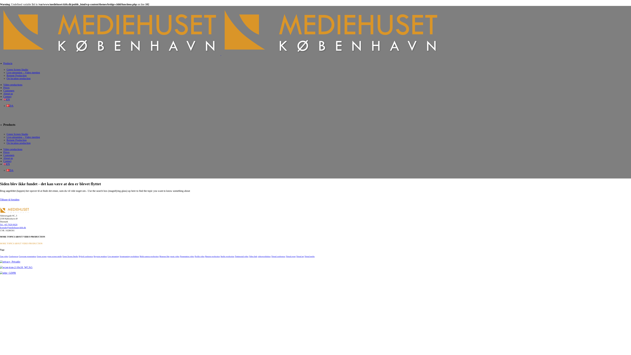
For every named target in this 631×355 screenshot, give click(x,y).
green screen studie (54, 256)
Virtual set (300, 256)
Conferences (13, 256)
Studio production (227, 256)
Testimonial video (241, 256)
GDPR (11, 273)
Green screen (42, 256)
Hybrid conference (86, 256)
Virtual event (291, 256)
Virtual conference (278, 256)
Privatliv (15, 261)
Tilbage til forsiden (9, 199)
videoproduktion (264, 256)
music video (174, 256)
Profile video (200, 256)
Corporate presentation (27, 256)
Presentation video (187, 256)
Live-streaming (113, 256)
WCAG (28, 267)
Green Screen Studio (70, 256)
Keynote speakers (100, 256)
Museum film (164, 256)
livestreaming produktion (129, 256)
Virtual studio (309, 256)
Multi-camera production (149, 256)
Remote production (212, 256)
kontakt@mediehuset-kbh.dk (13, 227)
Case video (4, 256)
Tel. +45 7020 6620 (8, 224)
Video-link (253, 256)
